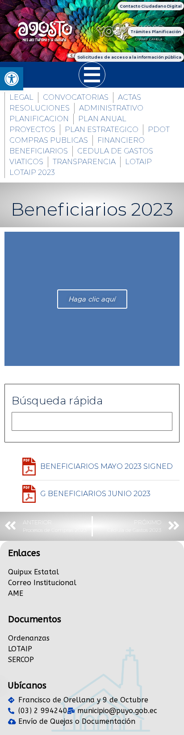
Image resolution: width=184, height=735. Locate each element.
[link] (11, 78)
